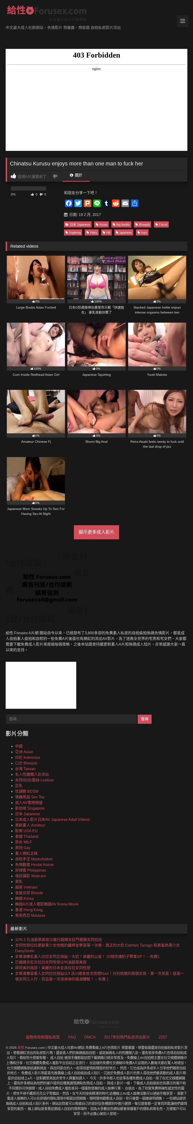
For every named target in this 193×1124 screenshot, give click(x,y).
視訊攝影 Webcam (30, 876)
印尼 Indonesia (27, 758)
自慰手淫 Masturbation (34, 859)
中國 (19, 746)
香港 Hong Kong (29, 910)
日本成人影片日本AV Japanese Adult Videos (52, 820)
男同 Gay (22, 848)
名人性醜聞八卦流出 (32, 774)
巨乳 (19, 786)
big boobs (123, 224)
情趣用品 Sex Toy (29, 797)
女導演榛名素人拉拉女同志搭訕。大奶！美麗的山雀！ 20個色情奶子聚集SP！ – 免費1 (87, 957)
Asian (103, 224)
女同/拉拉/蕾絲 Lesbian (34, 780)
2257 (163, 1037)
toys (144, 232)
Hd (108, 232)
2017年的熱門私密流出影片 (127, 1037)
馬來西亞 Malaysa (30, 915)
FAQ (72, 1037)
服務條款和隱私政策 (43, 1037)
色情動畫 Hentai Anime (34, 865)
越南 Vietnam (26, 887)
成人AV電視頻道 (29, 803)
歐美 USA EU (26, 831)
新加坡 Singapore (30, 808)
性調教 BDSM (26, 791)
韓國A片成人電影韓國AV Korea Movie (47, 904)
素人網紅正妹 (26, 853)
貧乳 (19, 882)
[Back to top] (178, 1110)
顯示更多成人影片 (96, 532)
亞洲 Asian (24, 752)
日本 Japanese (80, 224)
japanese (126, 232)
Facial (163, 224)
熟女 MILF (23, 842)
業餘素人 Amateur (30, 825)
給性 (21, 1048)
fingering (75, 232)
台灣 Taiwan (25, 769)
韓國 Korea (24, 899)
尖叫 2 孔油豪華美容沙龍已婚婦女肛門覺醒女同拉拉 (58, 940)
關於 (78, 175)
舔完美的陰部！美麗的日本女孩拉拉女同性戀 (52, 968)
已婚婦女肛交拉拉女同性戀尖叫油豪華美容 (51, 962)
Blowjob (144, 224)
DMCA (90, 1037)
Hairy (93, 232)
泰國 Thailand (26, 836)
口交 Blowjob (26, 763)
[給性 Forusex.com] (96, 14)
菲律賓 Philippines (30, 870)
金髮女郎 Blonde (29, 893)
